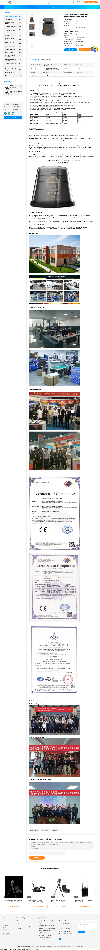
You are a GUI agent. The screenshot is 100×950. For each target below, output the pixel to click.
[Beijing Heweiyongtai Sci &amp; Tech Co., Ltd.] (9, 2)
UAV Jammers (13, 75)
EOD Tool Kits (13, 19)
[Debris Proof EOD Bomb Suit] (6, 92)
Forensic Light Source (13, 63)
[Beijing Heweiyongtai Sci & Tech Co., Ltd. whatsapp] (9, 113)
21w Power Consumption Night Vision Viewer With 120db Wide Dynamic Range (47, 930)
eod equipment (45, 830)
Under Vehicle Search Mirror (13, 69)
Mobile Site (6, 931)
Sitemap (5, 929)
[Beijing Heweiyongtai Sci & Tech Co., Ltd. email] (5, 113)
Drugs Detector (13, 52)
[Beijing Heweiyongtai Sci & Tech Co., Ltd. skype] (13, 113)
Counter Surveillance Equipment (13, 60)
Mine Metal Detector (13, 46)
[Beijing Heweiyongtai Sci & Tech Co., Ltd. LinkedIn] (59, 939)
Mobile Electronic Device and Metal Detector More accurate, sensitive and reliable (85, 901)
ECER (82, 946)
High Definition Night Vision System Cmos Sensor (46, 936)
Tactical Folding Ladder (13, 73)
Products (5, 923)
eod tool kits (55, 830)
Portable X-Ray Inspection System (13, 29)
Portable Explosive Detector (13, 43)
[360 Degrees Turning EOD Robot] (6, 87)
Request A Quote (91, 2)
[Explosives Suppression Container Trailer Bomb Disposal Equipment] (61, 887)
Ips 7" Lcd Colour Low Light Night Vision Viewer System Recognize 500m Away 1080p (46, 923)
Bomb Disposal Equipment (13, 16)
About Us (5, 925)
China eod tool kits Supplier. (24, 946)
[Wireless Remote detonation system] (38, 887)
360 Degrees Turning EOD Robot (15, 86)
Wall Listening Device (13, 26)
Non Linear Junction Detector (13, 23)
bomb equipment (34, 830)
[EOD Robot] (14, 887)
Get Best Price (71, 50)
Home (4, 920)
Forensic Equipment (13, 49)
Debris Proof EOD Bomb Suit (16, 92)
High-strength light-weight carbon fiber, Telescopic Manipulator (25, 926)
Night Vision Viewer (13, 35)
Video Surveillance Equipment (13, 39)
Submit (36, 858)
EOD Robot (13, 66)
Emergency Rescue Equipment (13, 56)
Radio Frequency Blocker (13, 33)
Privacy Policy (6, 934)
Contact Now (13, 117)
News (4, 927)
